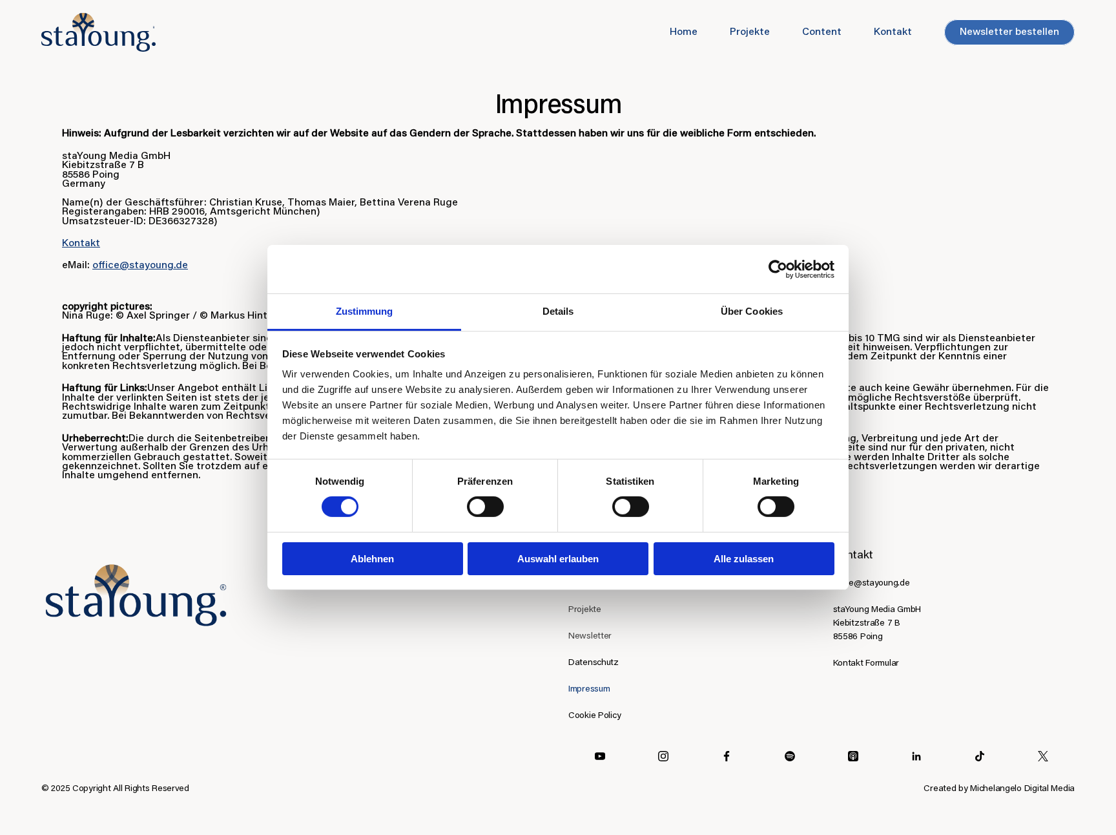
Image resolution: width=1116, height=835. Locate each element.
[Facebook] (726, 756)
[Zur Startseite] (136, 596)
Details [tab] (558, 311)
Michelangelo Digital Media (1022, 789)
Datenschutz (593, 663)
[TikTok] (980, 756)
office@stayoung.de (140, 265)
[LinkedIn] (790, 756)
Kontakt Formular (866, 663)
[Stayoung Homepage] (98, 32)
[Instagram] (663, 756)
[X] (1043, 756)
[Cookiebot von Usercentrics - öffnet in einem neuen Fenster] (777, 269)
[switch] (485, 506)
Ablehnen (372, 558)
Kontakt (81, 243)
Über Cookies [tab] (752, 311)
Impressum (589, 689)
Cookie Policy (594, 716)
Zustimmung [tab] (364, 311)
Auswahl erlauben (558, 558)
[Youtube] (600, 756)
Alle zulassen (744, 558)
